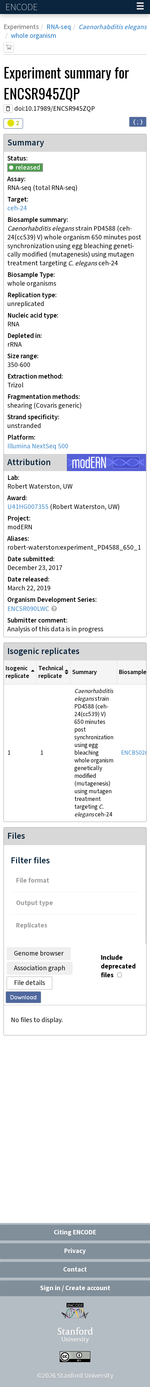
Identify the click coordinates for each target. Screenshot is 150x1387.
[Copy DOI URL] (8, 108)
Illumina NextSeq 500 (37, 446)
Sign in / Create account (75, 1288)
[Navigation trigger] (140, 7)
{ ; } (138, 121)
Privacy (75, 1251)
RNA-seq (58, 27)
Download (23, 997)
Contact (75, 1269)
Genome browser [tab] (38, 953)
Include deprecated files (118, 966)
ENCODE (22, 7)
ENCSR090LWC (28, 609)
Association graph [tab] (39, 968)
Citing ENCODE (75, 1232)
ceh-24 (17, 208)
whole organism (33, 36)
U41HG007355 (27, 507)
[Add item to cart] (8, 47)
